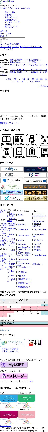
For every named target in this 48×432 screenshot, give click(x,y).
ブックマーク (5, 47)
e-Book (8, 25)
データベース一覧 (12, 22)
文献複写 (12, 250)
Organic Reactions (40, 229)
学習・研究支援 (11, 17)
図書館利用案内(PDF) (3, 229)
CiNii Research (23, 229)
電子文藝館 (37, 250)
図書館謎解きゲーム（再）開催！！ (25, 62)
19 (28, 79)
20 (33, 79)
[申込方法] (14, 349)
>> (44, 300)
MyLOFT (12, 264)
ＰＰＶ (11, 247)
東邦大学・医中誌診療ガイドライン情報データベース (23, 255)
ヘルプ (29, 47)
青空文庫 (37, 247)
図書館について (11, 20)
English (23, 47)
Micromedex (22, 244)
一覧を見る (43, 86)
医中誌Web (21, 225)
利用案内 (8, 15)
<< (3, 300)
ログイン (15, 47)
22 (41, 79)
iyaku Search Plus (24, 247)
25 (18, 81)
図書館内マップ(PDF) (3, 235)
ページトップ (5, 426)
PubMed (20, 215)
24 (13, 81)
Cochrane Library (23, 235)
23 (46, 79)
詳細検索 (3, 36)
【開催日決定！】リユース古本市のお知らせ (28, 70)
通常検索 (3, 31)
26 (22, 81)
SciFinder (21, 220)
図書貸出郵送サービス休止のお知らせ (25, 60)
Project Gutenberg (40, 255)
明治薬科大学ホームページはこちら (15, 8)
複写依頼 (5, 349)
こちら (31, 381)
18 (24, 79)
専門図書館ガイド (24, 287)
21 (37, 79)
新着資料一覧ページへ (9, 123)
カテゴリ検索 (5, 34)
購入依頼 (5, 351)
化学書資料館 (38, 240)
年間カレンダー (5, 330)
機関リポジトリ (11, 27)
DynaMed (21, 240)
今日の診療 (37, 244)
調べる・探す (10, 12)
